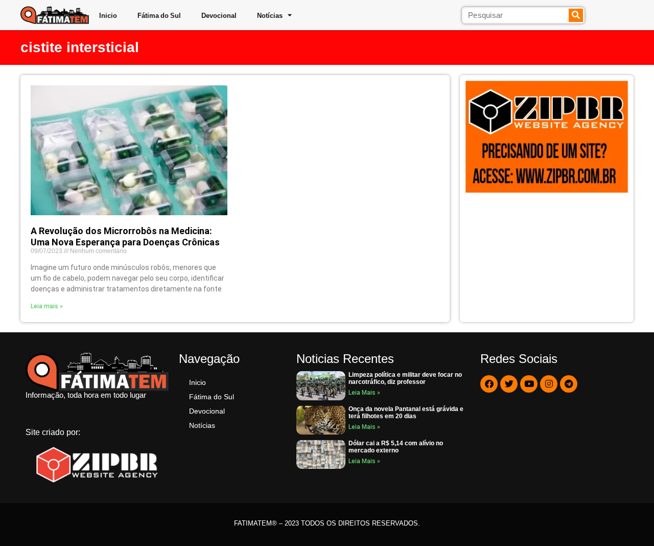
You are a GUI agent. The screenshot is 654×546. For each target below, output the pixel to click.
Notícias (270, 15)
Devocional (219, 15)
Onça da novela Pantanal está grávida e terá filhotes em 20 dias (405, 412)
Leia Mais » (364, 392)
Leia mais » (47, 306)
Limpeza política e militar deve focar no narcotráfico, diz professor (405, 378)
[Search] (576, 15)
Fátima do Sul (159, 15)
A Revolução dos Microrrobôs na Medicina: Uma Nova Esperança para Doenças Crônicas (125, 236)
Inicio (108, 15)
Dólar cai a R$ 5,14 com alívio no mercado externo (395, 447)
